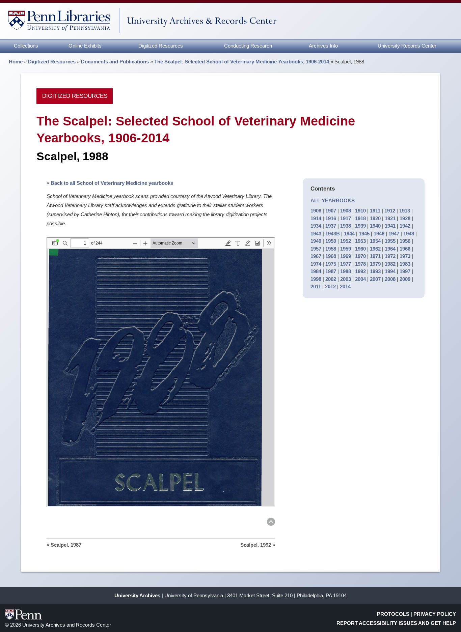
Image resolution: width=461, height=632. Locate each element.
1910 (360, 210)
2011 (315, 286)
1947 (393, 233)
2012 (330, 286)
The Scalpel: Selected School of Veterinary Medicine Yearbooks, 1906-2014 (241, 61)
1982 (390, 264)
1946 (379, 233)
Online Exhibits (85, 46)
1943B (332, 233)
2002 (330, 279)
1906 (315, 210)
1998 (315, 279)
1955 (390, 241)
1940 (375, 226)
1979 (375, 264)
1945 (364, 233)
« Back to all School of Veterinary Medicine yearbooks (110, 183)
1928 (405, 218)
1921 (390, 218)
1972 (390, 256)
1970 (360, 256)
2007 (375, 279)
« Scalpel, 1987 (64, 545)
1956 (405, 241)
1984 (315, 271)
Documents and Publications (115, 61)
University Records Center (407, 46)
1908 (345, 210)
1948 (408, 233)
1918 (360, 218)
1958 (330, 249)
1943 (315, 233)
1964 (390, 249)
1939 (360, 226)
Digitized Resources (160, 46)
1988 (345, 271)
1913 (404, 210)
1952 (345, 241)
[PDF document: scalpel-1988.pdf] (161, 372)
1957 (315, 249)
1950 (330, 241)
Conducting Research (248, 46)
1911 (375, 210)
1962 (375, 249)
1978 (360, 264)
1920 (375, 218)
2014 (345, 286)
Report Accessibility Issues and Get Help (396, 623)
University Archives (137, 595)
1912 (389, 210)
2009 (405, 279)
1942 (405, 226)
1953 (360, 241)
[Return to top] (271, 522)
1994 (390, 271)
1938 (345, 226)
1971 (375, 256)
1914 (315, 218)
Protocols (393, 614)
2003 (345, 279)
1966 (405, 249)
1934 (315, 226)
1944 (349, 233)
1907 (330, 210)
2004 (360, 279)
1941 (390, 226)
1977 (345, 264)
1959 (345, 249)
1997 (405, 271)
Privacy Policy (434, 614)
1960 (360, 249)
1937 (330, 226)
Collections (26, 46)
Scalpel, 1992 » (257, 545)
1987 (330, 271)
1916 (330, 218)
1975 (330, 264)
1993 (375, 271)
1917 (345, 218)
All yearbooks (332, 200)
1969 (345, 256)
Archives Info (323, 46)
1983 (405, 264)
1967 (315, 256)
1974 (315, 264)
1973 (405, 256)
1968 (330, 256)
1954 (375, 241)
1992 (360, 271)
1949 (315, 241)
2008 (390, 279)
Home (16, 61)
